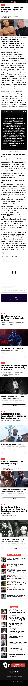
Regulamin (22, 675)
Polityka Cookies (10, 676)
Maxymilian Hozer (7, 375)
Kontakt (17, 675)
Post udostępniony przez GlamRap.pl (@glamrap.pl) (14, 290)
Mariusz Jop (6, 17)
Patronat (8, 675)
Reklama (13, 675)
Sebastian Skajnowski (8, 423)
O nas (5, 675)
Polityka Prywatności (18, 676)
